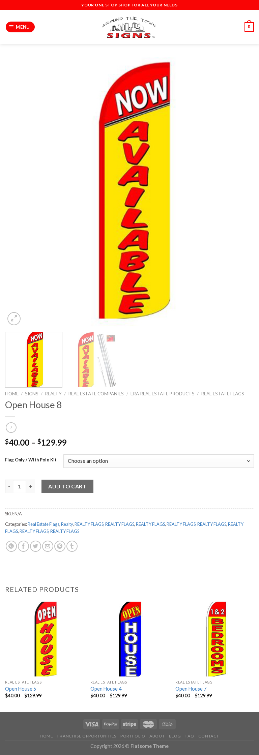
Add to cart (67, 486)
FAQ (189, 735)
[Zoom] (14, 318)
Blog (175, 735)
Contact (208, 735)
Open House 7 (190, 689)
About (157, 735)
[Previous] (18, 192)
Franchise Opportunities (86, 735)
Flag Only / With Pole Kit (31, 460)
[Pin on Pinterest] (59, 546)
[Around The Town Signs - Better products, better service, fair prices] (129, 27)
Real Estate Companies (96, 393)
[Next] (240, 192)
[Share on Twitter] (35, 546)
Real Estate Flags (222, 393)
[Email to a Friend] (47, 546)
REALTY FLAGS (89, 524)
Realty (53, 393)
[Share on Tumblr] (72, 546)
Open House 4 (105, 689)
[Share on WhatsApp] (11, 546)
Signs (31, 393)
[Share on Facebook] (23, 546)
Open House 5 (20, 689)
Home (12, 393)
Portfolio (132, 735)
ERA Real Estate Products (163, 393)
